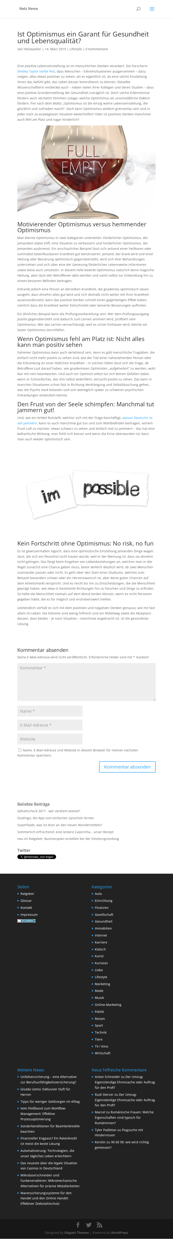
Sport (99, 1025)
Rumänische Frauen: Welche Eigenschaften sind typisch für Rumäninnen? (124, 1117)
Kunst (99, 956)
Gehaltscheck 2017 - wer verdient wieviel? (48, 811)
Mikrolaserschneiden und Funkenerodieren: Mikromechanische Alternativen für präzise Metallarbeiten (50, 1180)
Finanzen (102, 907)
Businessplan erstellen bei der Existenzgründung (81, 839)
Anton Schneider (107, 1077)
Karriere (101, 942)
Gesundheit (103, 921)
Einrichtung (103, 900)
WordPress (119, 1232)
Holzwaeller (32, 49)
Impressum (29, 914)
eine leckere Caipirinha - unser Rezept (85, 832)
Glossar (26, 900)
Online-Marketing (108, 1005)
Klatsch (100, 949)
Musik (99, 998)
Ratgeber (27, 893)
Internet (101, 935)
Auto (98, 893)
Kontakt (26, 907)
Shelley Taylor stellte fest (36, 71)
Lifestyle (76, 49)
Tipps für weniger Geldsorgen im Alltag (50, 1101)
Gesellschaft (104, 914)
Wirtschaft (102, 1053)
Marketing (102, 984)
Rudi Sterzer (104, 1094)
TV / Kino (101, 1046)
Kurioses (101, 963)
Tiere (98, 1039)
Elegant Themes (76, 1232)
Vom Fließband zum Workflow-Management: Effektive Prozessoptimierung (43, 1113)
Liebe (99, 970)
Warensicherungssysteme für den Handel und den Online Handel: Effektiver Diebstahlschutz (46, 1198)
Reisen (100, 1018)
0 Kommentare (97, 49)
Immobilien (103, 928)
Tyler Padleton (105, 1130)
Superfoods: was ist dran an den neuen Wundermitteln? (59, 825)
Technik (101, 1032)
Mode (99, 991)
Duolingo (24, 818)
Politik (99, 1011)
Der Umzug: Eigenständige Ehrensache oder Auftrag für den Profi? (125, 1082)
